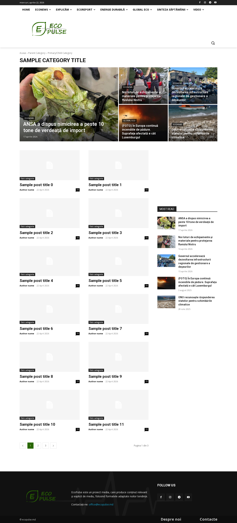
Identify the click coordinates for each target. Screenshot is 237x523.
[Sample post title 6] (50, 309)
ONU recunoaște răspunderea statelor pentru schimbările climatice (196, 301)
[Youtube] (215, 3)
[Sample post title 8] (50, 357)
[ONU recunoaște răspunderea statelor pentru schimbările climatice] (192, 123)
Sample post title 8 (36, 376)
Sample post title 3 (105, 233)
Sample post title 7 (105, 328)
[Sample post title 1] (118, 165)
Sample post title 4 (36, 280)
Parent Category (36, 53)
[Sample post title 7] (118, 309)
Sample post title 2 (36, 233)
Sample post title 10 (37, 424)
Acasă (23, 53)
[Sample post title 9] (118, 357)
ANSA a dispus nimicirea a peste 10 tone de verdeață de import (196, 222)
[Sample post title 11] (118, 405)
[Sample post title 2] (50, 213)
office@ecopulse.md (101, 504)
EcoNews (29, 118)
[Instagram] (205, 3)
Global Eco (129, 121)
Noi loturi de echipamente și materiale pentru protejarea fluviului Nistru (195, 241)
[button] (212, 42)
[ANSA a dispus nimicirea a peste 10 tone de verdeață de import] (69, 104)
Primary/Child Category (60, 53)
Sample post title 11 (106, 424)
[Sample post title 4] (50, 261)
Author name (27, 189)
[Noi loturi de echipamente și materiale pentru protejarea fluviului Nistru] (143, 85)
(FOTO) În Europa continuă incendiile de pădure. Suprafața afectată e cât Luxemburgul (197, 282)
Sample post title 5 (105, 280)
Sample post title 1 (105, 185)
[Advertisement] (148, 27)
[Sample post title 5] (118, 261)
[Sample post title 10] (50, 405)
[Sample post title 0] (50, 165)
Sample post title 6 (36, 328)
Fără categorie (27, 178)
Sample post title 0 (36, 185)
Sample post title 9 (105, 376)
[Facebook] (200, 3)
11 (78, 190)
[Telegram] (210, 3)
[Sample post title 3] (118, 213)
